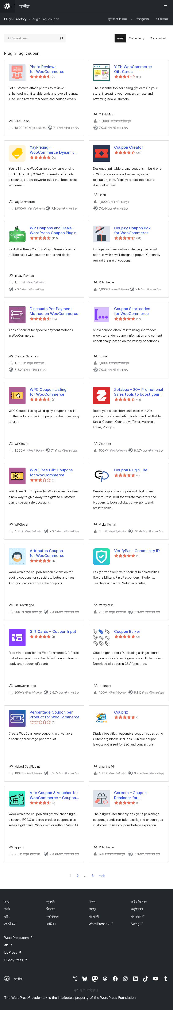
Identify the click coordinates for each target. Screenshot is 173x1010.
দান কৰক (138, 916)
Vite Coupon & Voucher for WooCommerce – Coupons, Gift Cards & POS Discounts (55, 795)
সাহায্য (92, 909)
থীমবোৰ (50, 909)
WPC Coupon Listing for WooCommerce (48, 392)
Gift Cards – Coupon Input (53, 631)
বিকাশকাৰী (94, 916)
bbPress (12, 952)
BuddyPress (15, 960)
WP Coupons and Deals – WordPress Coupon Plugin (53, 230)
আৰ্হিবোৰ (50, 924)
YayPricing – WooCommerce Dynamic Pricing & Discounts (52, 150)
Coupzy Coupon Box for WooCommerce (132, 230)
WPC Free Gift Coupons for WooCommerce (51, 472)
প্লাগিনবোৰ (52, 916)
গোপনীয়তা (9, 924)
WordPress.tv (101, 924)
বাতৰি (7, 909)
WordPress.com (18, 938)
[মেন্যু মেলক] (166, 6)
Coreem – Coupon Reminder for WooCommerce (130, 795)
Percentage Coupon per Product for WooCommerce (55, 714)
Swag (137, 924)
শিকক (92, 901)
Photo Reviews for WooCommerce (47, 69)
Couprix (121, 712)
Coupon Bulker (127, 631)
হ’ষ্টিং (6, 916)
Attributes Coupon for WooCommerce (47, 553)
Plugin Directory (15, 19)
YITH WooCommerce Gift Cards (133, 69)
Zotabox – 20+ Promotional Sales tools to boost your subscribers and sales (138, 392)
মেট (8, 945)
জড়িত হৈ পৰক (139, 901)
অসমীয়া (18, 979)
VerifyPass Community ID (137, 551)
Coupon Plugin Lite (130, 470)
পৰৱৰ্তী (102, 876)
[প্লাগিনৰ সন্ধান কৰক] (61, 38)
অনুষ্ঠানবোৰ (137, 909)
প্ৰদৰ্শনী (50, 901)
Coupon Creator (128, 147)
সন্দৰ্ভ (6, 901)
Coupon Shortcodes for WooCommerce (132, 311)
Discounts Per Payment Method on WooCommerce (54, 311)
